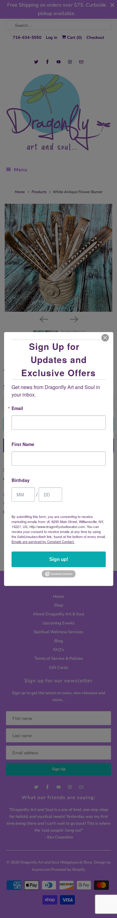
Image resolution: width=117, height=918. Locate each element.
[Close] (105, 337)
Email (17, 408)
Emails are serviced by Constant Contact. (43, 541)
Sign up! (58, 559)
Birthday (21, 480)
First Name (23, 444)
